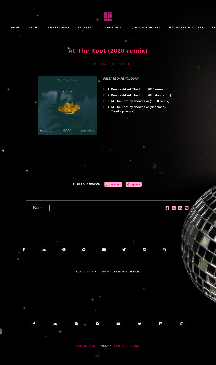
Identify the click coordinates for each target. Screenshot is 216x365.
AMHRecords (58, 27)
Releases (85, 27)
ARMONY (106, 271)
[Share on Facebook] (167, 208)
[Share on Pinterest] (186, 208)
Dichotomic (112, 27)
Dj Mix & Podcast (145, 27)
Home (15, 27)
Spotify (135, 184)
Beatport (115, 184)
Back (38, 207)
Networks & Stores (186, 27)
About (34, 27)
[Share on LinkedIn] (180, 208)
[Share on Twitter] (174, 208)
